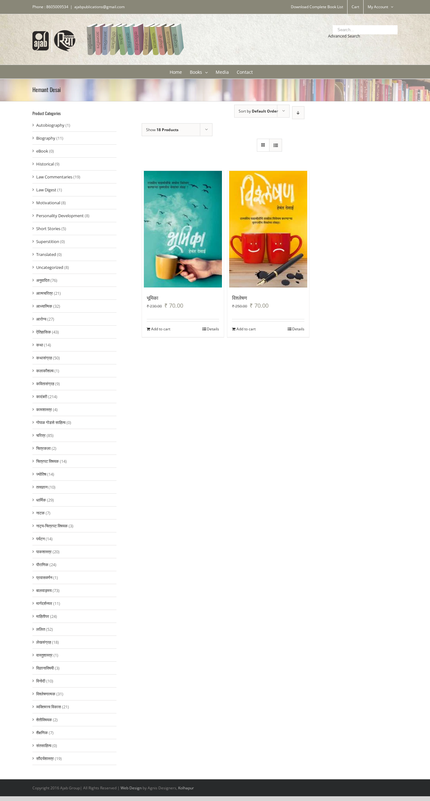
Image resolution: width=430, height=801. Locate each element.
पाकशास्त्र (44, 551)
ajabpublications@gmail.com (99, 6)
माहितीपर (42, 616)
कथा (39, 345)
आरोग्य (41, 319)
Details (213, 329)
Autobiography (50, 125)
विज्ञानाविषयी (45, 668)
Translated (46, 254)
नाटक (40, 513)
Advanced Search (344, 36)
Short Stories (48, 228)
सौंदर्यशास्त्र (45, 758)
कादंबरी (41, 396)
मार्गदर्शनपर (44, 603)
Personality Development (60, 215)
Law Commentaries (54, 177)
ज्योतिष (41, 474)
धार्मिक (41, 500)
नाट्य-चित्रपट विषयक (52, 526)
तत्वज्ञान (42, 487)
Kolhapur (186, 788)
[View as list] (275, 145)
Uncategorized (49, 267)
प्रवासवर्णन (44, 577)
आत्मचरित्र (44, 293)
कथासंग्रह (44, 358)
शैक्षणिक (42, 732)
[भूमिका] (183, 229)
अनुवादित (42, 280)
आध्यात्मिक (44, 306)
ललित (40, 629)
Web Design (131, 788)
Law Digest (46, 190)
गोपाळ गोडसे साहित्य (50, 422)
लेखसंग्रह (43, 642)
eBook (42, 151)
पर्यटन (40, 539)
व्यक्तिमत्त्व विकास (48, 707)
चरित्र (41, 435)
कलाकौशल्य (45, 371)
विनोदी (40, 681)
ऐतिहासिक (43, 332)
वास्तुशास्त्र (44, 655)
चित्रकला (43, 448)
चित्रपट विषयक (47, 461)
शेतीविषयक (44, 720)
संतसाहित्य (43, 745)
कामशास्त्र (44, 409)
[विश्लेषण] (268, 229)
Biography (45, 138)
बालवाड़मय (44, 590)
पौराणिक (42, 564)
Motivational (48, 203)
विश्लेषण (239, 297)
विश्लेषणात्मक (45, 694)
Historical (45, 164)
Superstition (47, 241)
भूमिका (152, 297)
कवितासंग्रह (45, 383)
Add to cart (160, 329)
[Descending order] (298, 112)
